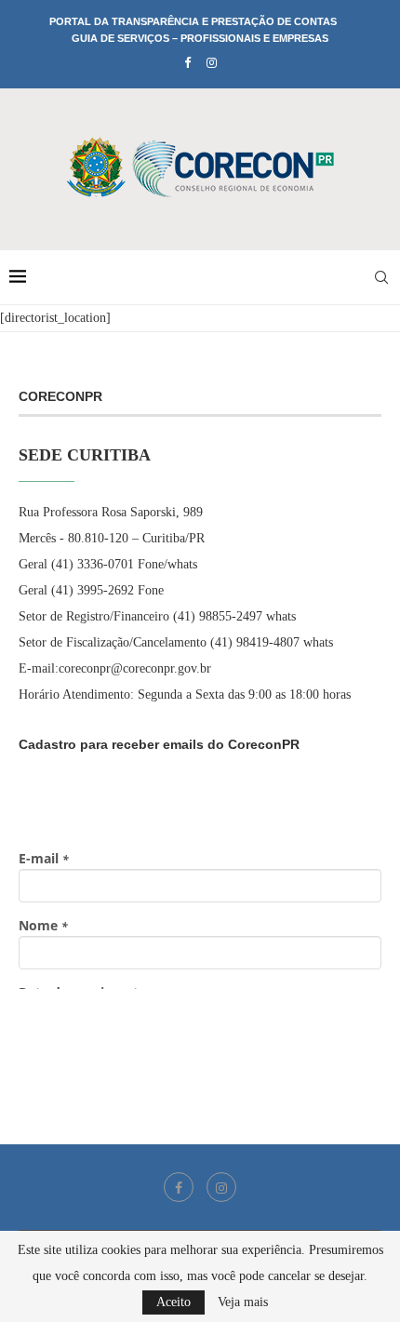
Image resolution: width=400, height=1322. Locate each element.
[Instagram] (212, 63)
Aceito (173, 1302)
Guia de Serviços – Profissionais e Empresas (200, 38)
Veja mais (243, 1302)
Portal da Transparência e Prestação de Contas (193, 21)
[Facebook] (187, 63)
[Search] (381, 277)
